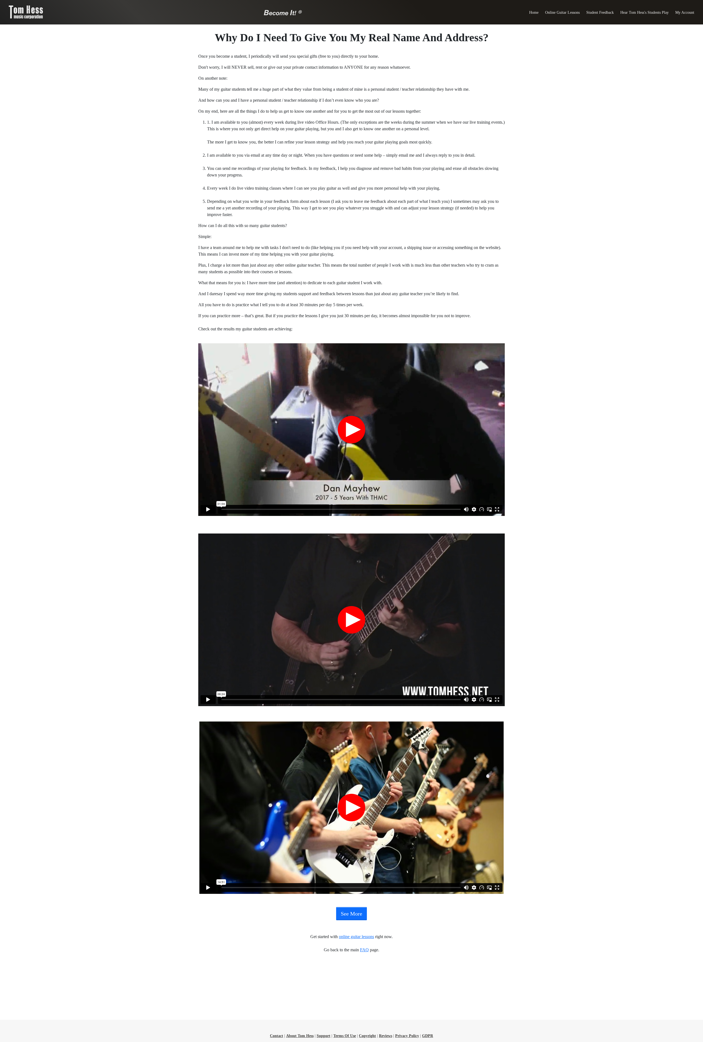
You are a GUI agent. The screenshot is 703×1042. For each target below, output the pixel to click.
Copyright (367, 1036)
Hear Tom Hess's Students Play (644, 12)
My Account (684, 12)
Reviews (385, 1036)
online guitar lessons (356, 936)
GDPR (427, 1036)
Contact (276, 1036)
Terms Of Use (344, 1036)
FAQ (364, 949)
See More (351, 914)
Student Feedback (600, 12)
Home (534, 12)
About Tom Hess (300, 1036)
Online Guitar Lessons (562, 12)
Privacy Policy (407, 1036)
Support (323, 1036)
